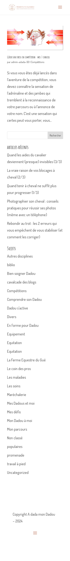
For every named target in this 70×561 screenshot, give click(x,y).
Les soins (13, 385)
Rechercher (55, 135)
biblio (11, 264)
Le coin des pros (19, 368)
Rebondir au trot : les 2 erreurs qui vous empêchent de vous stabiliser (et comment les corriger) (35, 230)
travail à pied (16, 463)
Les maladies (16, 377)
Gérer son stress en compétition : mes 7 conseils (28, 57)
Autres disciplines (20, 256)
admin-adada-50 (20, 62)
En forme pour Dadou (23, 325)
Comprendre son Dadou (24, 299)
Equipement (16, 333)
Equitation (14, 342)
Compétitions (37, 62)
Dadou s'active (17, 308)
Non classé (15, 437)
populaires (14, 446)
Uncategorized (18, 472)
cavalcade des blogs (21, 282)
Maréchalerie (16, 394)
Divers (11, 316)
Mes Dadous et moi (21, 403)
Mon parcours (17, 429)
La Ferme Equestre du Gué (26, 359)
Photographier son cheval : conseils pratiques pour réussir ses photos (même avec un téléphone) (32, 208)
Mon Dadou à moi (19, 420)
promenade (15, 455)
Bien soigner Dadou (21, 273)
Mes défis (14, 411)
